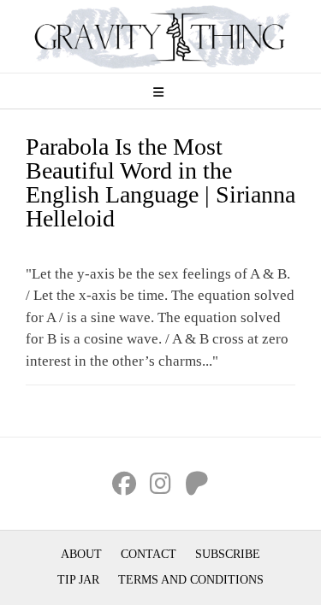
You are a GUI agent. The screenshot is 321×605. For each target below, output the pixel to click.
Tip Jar (78, 579)
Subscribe (227, 554)
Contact (148, 554)
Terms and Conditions (191, 579)
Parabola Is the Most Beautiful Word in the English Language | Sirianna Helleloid (160, 182)
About (81, 554)
